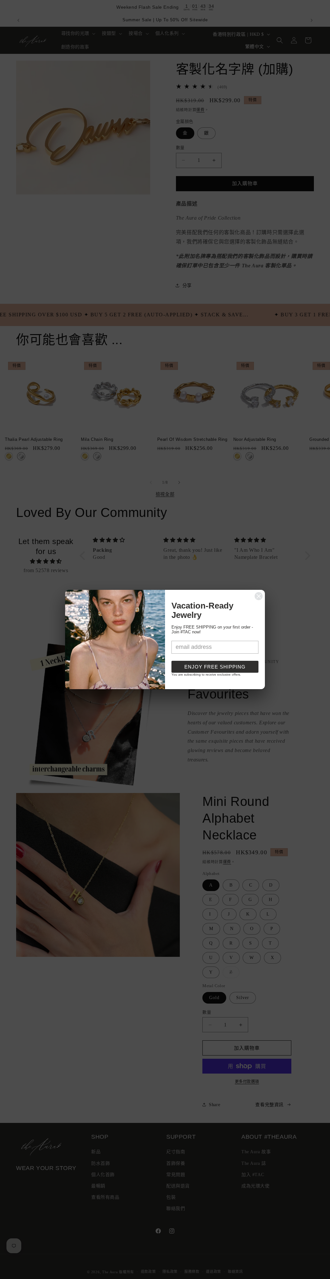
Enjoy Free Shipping (215, 666)
